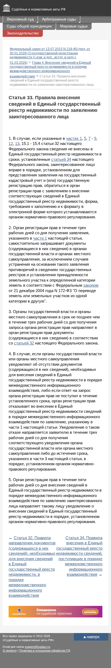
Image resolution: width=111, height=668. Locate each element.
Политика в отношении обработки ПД (44, 650)
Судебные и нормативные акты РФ (38, 9)
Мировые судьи (74, 26)
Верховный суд (20, 19)
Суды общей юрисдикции (29, 26)
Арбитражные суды (59, 19)
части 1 (40, 238)
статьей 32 (24, 343)
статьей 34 (61, 159)
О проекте (10, 650)
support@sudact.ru (37, 646)
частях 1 (74, 138)
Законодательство (23, 33)
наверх (91, 636)
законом (90, 285)
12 (11, 143)
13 (17, 143)
